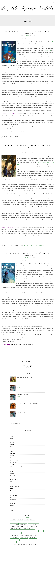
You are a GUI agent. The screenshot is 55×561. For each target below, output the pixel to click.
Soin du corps (33, 537)
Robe (20, 533)
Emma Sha (6, 137)
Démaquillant (23, 524)
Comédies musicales (14, 486)
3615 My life (13, 434)
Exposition (35, 524)
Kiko (22, 526)
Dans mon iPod (13, 462)
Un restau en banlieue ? (15, 493)
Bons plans (12, 453)
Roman (39, 348)
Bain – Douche (13, 440)
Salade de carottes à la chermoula (27, 403)
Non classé (12, 475)
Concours (12, 455)
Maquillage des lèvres (16, 528)
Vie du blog (12, 507)
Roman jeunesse (33, 137)
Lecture (26, 35)
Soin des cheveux (34, 535)
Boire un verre (13, 481)
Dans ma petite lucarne (15, 457)
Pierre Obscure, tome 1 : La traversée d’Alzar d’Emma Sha (27, 254)
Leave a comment (14, 136)
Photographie (13, 499)
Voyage (11, 510)
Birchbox (13, 519)
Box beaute (20, 519)
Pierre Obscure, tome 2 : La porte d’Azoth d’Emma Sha (27, 147)
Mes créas (12, 473)
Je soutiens (12, 469)
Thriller (13, 542)
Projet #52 (12, 501)
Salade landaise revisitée (24, 377)
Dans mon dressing (14, 460)
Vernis (11, 451)
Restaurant (14, 533)
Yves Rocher (24, 544)
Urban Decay (26, 542)
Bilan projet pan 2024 (23, 385)
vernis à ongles (15, 544)
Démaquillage (14, 524)
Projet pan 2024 (21, 412)
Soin (11, 448)
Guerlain (13, 526)
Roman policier (15, 535)
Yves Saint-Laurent (33, 544)
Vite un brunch (13, 497)
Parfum (11, 446)
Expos (11, 488)
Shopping (12, 505)
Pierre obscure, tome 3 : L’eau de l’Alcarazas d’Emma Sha (27, 32)
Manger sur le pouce (14, 490)
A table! (19, 378)
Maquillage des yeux (29, 528)
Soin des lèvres (15, 537)
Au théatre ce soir (14, 479)
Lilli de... (5, 136)
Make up (12, 444)
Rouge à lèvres (24, 535)
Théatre (19, 542)
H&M (18, 526)
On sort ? (12, 478)
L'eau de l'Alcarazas (15, 137)
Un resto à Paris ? (13, 495)
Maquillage (34, 526)
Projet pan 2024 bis (22, 394)
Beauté (18, 387)
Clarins (32, 519)
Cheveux (12, 442)
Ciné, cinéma (13, 484)
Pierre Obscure (25, 137)
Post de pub (12, 503)
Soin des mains (24, 537)
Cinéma (26, 519)
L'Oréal (27, 526)
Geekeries (12, 464)
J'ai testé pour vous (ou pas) (16, 466)
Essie (30, 524)
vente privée (34, 542)
